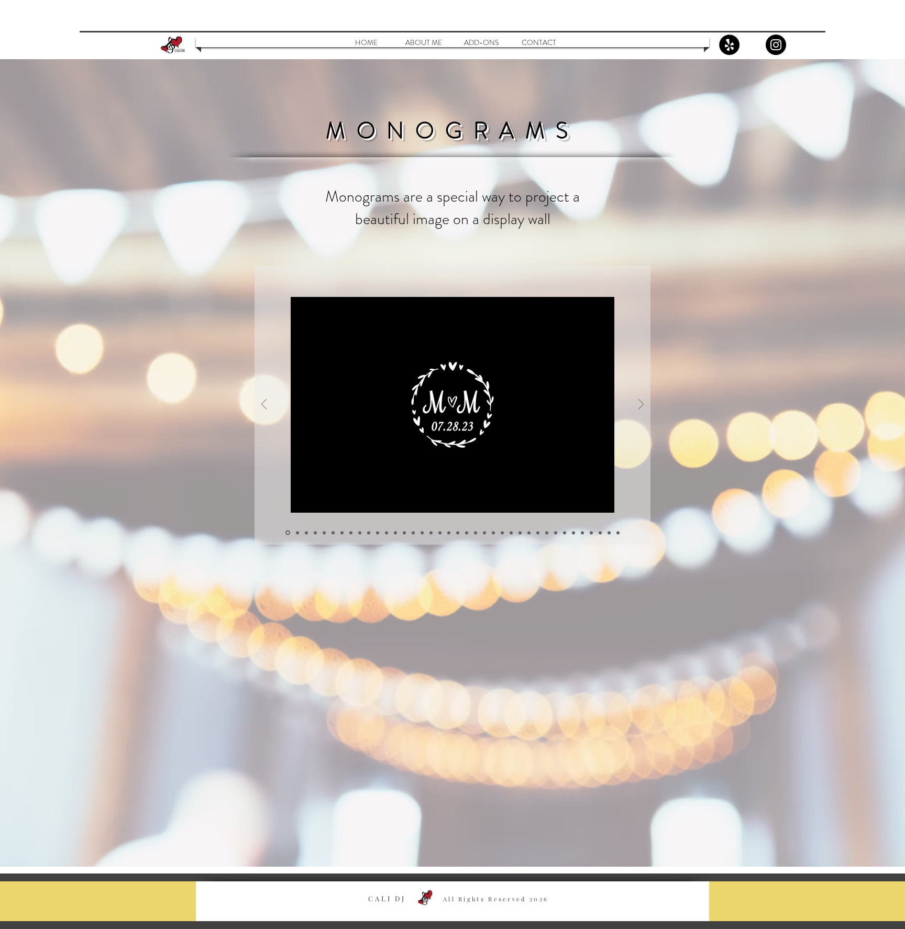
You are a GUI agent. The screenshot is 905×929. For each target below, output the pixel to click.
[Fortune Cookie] (582, 532)
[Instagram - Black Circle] (776, 45)
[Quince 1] (618, 532)
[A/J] (422, 532)
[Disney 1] (502, 532)
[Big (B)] (466, 532)
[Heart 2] (324, 532)
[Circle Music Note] (377, 532)
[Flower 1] (484, 532)
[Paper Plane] (386, 532)
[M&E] (404, 532)
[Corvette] (573, 532)
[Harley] (564, 532)
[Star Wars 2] (529, 532)
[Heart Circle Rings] (306, 532)
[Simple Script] (395, 532)
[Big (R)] (440, 532)
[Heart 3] (333, 532)
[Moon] (591, 532)
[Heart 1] (315, 532)
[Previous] (264, 405)
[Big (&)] (431, 532)
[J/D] (413, 532)
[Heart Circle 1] (287, 532)
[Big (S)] (448, 532)
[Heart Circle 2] (297, 532)
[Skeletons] (600, 532)
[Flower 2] (493, 532)
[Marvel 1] (537, 532)
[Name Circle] (350, 532)
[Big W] (457, 532)
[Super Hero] (546, 532)
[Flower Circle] (475, 532)
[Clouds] (609, 532)
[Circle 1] (359, 532)
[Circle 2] (368, 532)
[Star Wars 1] (520, 532)
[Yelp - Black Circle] (729, 45)
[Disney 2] (511, 532)
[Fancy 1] (555, 532)
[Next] (641, 405)
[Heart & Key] (342, 532)
